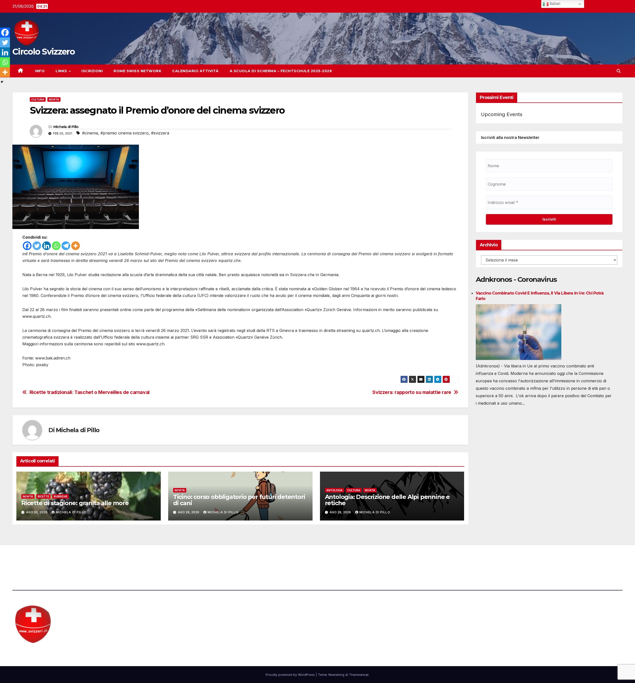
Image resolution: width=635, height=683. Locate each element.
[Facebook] (27, 245)
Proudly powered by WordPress (291, 675)
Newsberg (336, 675)
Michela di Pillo (66, 127)
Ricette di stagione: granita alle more (74, 503)
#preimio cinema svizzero (124, 132)
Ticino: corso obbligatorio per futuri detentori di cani (239, 500)
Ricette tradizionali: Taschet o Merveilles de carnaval (90, 392)
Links (62, 71)
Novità (54, 99)
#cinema (90, 132)
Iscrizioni (92, 71)
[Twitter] (36, 245)
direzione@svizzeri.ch (194, 558)
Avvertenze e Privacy (341, 558)
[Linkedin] (46, 245)
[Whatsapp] (56, 245)
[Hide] (2, 82)
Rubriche (60, 496)
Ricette (43, 496)
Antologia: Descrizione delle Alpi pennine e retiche (387, 500)
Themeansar (359, 675)
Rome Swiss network (137, 71)
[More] (75, 245)
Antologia (334, 490)
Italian (554, 3)
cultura (37, 99)
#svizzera (160, 132)
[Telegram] (66, 245)
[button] (619, 70)
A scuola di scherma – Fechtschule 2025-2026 (281, 71)
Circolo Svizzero (43, 51)
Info (39, 71)
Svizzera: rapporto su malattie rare (411, 392)
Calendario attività (195, 71)
